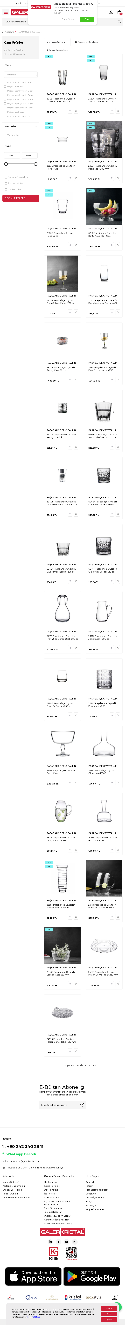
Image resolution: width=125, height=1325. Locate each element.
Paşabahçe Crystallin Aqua (20, 99)
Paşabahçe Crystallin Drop (20, 95)
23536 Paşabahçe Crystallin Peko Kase (61, 167)
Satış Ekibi (91, 1193)
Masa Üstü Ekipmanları (15, 54)
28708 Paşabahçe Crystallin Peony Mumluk (61, 436)
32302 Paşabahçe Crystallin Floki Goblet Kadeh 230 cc (61, 301)
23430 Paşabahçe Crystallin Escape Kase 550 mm (61, 973)
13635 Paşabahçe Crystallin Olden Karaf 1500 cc (102, 771)
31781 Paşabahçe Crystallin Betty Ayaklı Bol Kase (102, 234)
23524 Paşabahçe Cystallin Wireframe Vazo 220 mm (102, 100)
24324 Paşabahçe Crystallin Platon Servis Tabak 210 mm (61, 1040)
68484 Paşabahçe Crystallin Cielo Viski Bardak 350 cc (103, 503)
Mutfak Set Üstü (10, 1182)
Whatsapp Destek (21, 1154)
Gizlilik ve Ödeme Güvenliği (58, 1223)
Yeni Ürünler (14, 189)
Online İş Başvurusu (96, 1197)
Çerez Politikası (33, 1316)
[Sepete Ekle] (76, 111)
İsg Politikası (50, 1193)
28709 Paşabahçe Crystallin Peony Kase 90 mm (61, 368)
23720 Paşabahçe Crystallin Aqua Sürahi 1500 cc (102, 637)
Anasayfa (9, 32)
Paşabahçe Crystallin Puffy (20, 107)
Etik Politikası (51, 1189)
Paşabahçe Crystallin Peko (19, 82)
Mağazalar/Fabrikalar (97, 1189)
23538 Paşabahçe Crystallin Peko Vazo (61, 234)
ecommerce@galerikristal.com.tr (24, 1161)
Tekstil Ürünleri (10, 1193)
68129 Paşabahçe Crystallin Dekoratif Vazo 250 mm (61, 100)
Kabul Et (109, 1308)
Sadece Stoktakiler (18, 177)
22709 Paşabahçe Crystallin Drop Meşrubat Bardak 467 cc (102, 302)
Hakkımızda (50, 1182)
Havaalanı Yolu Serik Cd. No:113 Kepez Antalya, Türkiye (35, 1167)
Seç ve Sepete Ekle (58, 50)
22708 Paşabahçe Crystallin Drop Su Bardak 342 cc (61, 704)
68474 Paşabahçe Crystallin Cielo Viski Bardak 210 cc (102, 570)
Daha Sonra (68, 19)
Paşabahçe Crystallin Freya (20, 103)
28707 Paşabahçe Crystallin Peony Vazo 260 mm (102, 704)
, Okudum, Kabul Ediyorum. (61, 1114)
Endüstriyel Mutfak (12, 1189)
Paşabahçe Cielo (15, 86)
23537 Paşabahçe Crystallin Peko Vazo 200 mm (102, 167)
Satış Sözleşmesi (53, 1208)
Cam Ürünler (13, 42)
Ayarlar (109, 1319)
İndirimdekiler (15, 183)
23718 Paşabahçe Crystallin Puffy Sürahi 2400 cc (61, 839)
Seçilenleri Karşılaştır (87, 42)
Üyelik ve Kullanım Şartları (57, 1215)
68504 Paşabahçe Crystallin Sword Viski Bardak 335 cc (61, 570)
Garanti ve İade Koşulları (56, 1219)
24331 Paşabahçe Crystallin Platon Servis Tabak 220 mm (103, 973)
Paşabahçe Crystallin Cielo (19, 116)
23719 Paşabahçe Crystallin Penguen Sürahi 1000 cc (102, 906)
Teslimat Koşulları (53, 1212)
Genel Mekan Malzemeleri (16, 1197)
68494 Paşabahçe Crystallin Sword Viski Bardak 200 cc (102, 436)
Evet (87, 19)
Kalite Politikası (52, 1186)
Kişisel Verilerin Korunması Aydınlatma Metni (57, 1202)
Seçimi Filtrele (15, 198)
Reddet (109, 1314)
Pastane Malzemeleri (13, 1186)
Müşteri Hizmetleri (95, 1209)
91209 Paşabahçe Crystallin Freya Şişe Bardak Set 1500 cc (62, 637)
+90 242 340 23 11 (25, 1146)
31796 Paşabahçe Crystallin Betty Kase (61, 771)
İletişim (89, 1186)
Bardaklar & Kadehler (14, 50)
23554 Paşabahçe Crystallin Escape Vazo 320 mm (61, 906)
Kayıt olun (82, 1105)
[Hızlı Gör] (70, 111)
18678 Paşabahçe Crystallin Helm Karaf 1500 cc (102, 839)
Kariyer (89, 1201)
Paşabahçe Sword (15, 112)
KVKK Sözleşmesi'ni (54, 1112)
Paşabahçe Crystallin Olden (20, 91)
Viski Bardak (13, 135)
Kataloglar (91, 1205)
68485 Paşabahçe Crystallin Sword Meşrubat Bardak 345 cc (62, 503)
